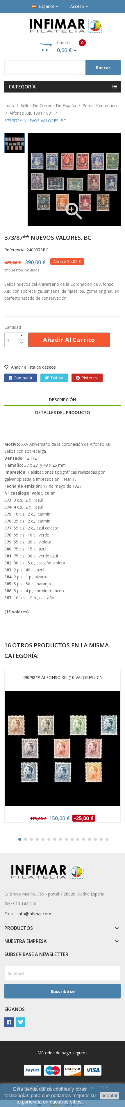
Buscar (103, 67)
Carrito (70, 47)
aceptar (109, 1095)
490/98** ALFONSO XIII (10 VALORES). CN (62, 677)
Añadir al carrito (69, 340)
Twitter (20, 1022)
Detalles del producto (62, 412)
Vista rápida (62, 750)
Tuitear (57, 378)
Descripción (62, 399)
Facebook (9, 1022)
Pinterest (89, 378)
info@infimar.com (34, 913)
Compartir (23, 378)
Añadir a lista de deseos (33, 367)
